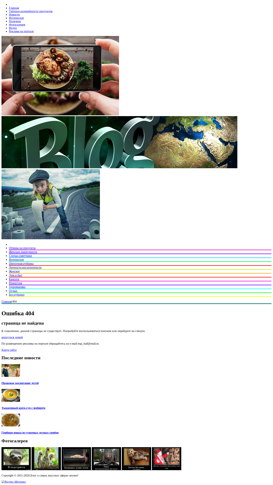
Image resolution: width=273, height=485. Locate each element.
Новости (14, 14)
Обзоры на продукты (22, 247)
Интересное (16, 17)
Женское (14, 271)
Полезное (15, 21)
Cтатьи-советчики (20, 255)
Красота (14, 279)
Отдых (13, 290)
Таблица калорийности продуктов (31, 11)
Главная (14, 7)
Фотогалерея (17, 24)
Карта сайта (9, 349)
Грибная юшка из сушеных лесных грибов (30, 432)
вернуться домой (12, 337)
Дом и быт (15, 275)
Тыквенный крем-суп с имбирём (23, 408)
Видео (13, 27)
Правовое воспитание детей (20, 383)
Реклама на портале (21, 31)
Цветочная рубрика (21, 263)
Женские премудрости (23, 251)
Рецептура (15, 283)
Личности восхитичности (25, 267)
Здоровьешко (17, 286)
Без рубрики (17, 294)
